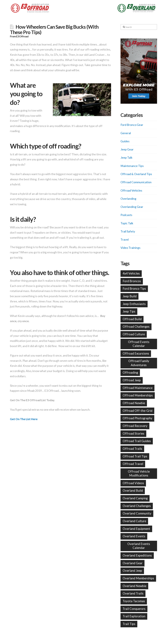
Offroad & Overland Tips (136, 174)
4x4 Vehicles (131, 273)
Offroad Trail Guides (137, 441)
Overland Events (134, 536)
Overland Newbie (134, 586)
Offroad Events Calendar (138, 344)
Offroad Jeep (132, 380)
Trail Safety (128, 231)
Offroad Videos (133, 483)
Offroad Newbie (134, 403)
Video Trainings (130, 247)
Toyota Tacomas (134, 601)
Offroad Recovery (135, 426)
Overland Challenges (137, 506)
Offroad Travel (133, 464)
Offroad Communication (136, 182)
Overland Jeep (132, 570)
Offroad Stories (133, 433)
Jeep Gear (127, 149)
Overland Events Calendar (138, 546)
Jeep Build (130, 296)
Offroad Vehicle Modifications (139, 473)
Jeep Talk (126, 157)
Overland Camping (135, 498)
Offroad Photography (137, 418)
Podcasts (126, 215)
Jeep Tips (129, 311)
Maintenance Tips (132, 166)
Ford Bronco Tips (134, 288)
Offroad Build (132, 319)
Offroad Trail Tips (135, 456)
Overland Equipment (136, 528)
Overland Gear (133, 563)
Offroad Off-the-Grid (137, 410)
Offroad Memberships (138, 395)
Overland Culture (134, 521)
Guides (125, 141)
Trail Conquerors (134, 609)
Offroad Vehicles (131, 190)
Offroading (130, 372)
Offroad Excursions (136, 353)
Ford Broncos (132, 281)
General (126, 133)
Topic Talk (127, 223)
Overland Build (133, 490)
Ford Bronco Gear (132, 125)
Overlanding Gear (132, 207)
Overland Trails (133, 593)
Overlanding (128, 198)
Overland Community (137, 513)
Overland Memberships (138, 578)
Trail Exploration (134, 616)
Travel (125, 239)
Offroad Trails (132, 448)
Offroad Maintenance (137, 388)
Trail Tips (129, 624)
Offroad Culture (134, 334)
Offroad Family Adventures (138, 363)
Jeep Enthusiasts (134, 304)
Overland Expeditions (137, 555)
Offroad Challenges (136, 326)
